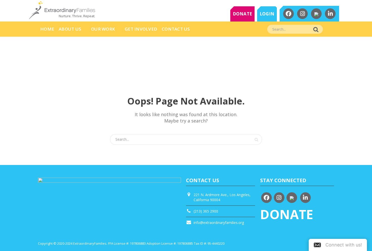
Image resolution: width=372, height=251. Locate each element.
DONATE (242, 14)
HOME (47, 29)
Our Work (103, 29)
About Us (70, 29)
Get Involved (141, 29)
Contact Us (176, 29)
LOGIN (267, 14)
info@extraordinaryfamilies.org (219, 222)
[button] (338, 245)
